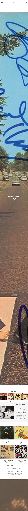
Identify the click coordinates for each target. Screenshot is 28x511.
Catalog (14, 5)
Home (10, 5)
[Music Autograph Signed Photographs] (3, 396)
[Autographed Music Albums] (17, 396)
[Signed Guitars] (24, 396)
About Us (18, 5)
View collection (14, 199)
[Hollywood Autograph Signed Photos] (10, 396)
